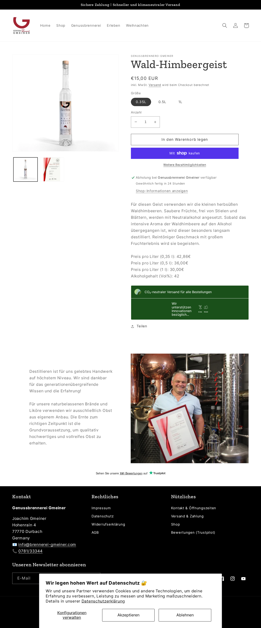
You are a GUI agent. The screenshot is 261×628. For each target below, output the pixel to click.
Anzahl (136, 112)
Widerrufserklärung (108, 524)
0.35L (141, 102)
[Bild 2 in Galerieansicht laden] (52, 169)
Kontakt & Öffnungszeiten (193, 508)
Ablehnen (185, 615)
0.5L (162, 102)
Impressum (101, 508)
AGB (95, 532)
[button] (224, 25)
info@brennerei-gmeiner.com (47, 544)
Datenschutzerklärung (103, 601)
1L (180, 102)
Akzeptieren (128, 615)
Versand (155, 85)
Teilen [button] (142, 326)
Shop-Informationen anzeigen (162, 191)
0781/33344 (30, 551)
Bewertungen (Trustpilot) (193, 532)
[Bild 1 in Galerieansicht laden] (25, 169)
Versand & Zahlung (187, 516)
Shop (175, 524)
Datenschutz (103, 516)
